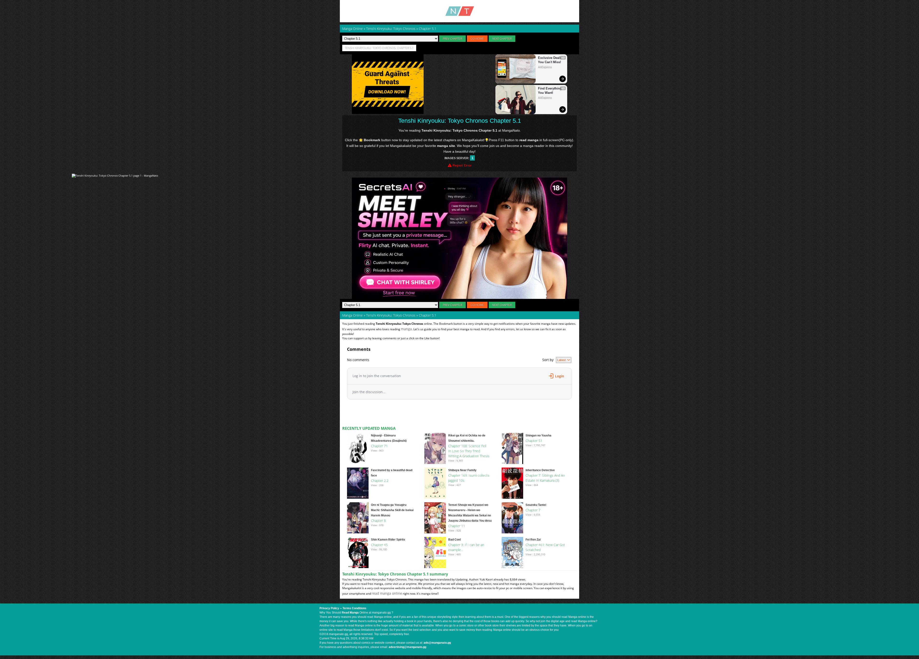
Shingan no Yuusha (538, 435)
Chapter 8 (378, 520)
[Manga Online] (459, 11)
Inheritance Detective (540, 470)
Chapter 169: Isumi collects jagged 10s (468, 478)
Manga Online (352, 315)
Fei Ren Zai (533, 539)
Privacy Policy (329, 608)
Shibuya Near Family (462, 470)
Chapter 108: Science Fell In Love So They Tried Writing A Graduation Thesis (468, 451)
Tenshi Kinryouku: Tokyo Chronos (390, 315)
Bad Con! (454, 539)
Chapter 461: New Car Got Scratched (545, 547)
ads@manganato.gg (437, 642)
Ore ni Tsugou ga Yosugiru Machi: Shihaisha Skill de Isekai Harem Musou (392, 510)
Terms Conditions (354, 608)
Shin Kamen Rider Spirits (388, 539)
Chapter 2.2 (379, 480)
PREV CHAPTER (452, 39)
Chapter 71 (379, 446)
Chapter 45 (379, 544)
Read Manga (350, 612)
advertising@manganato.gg (407, 647)
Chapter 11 (456, 526)
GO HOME (477, 39)
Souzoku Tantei (536, 505)
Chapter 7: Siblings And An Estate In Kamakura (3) (545, 478)
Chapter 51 (534, 440)
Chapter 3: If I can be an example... (466, 547)
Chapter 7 (533, 510)
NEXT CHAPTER (502, 39)
